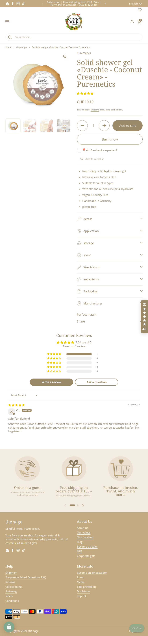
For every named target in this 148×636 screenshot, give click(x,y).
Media (80, 582)
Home (8, 47)
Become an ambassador (92, 572)
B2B (79, 551)
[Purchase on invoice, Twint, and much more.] (120, 468)
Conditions (12, 600)
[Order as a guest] (27, 468)
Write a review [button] (51, 382)
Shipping (95, 109)
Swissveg (11, 591)
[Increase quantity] (104, 125)
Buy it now (110, 139)
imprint (81, 596)
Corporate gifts (86, 556)
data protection (86, 586)
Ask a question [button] (97, 382)
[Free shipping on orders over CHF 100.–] (74, 468)
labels (9, 596)
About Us (82, 528)
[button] (139, 21)
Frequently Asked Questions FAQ (25, 577)
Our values (83, 532)
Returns (10, 582)
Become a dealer (87, 546)
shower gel (21, 47)
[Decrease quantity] (82, 125)
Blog (79, 542)
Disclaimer (83, 591)
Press (80, 577)
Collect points (13, 586)
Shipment (11, 572)
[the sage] (74, 22)
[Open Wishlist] (140, 10)
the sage (33, 631)
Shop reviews (85, 537)
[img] (16, 405)
